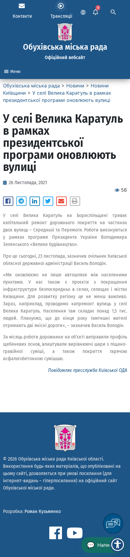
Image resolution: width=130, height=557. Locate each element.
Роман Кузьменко (42, 511)
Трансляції (61, 16)
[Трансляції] (61, 6)
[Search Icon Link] (113, 11)
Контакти (22, 16)
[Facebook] (55, 533)
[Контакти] (22, 6)
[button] (8, 201)
